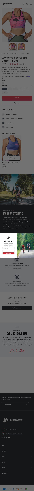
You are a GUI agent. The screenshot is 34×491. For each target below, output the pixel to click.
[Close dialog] (33, 234)
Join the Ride (8, 253)
